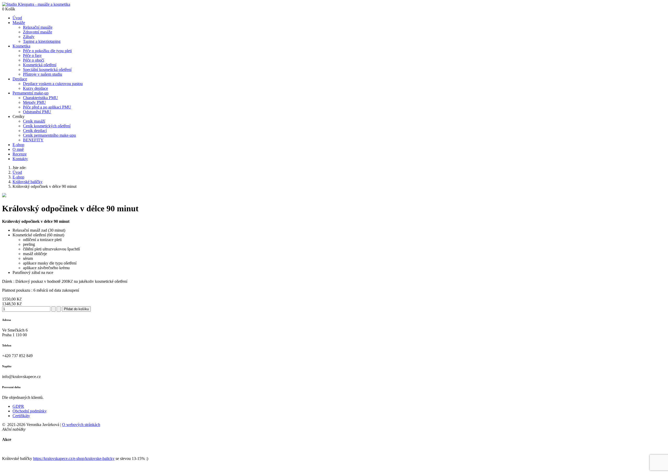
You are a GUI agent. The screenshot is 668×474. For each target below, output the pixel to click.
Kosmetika (21, 46)
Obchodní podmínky (30, 411)
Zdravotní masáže (37, 32)
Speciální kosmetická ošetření (47, 69)
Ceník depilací (35, 130)
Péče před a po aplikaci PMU (47, 107)
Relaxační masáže (37, 27)
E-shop (18, 144)
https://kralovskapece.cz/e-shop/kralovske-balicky (74, 458)
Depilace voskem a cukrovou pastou (53, 83)
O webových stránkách (81, 424)
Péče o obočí (33, 60)
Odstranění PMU (37, 112)
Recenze (20, 154)
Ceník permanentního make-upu (49, 135)
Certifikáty (21, 415)
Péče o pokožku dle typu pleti (47, 51)
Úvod (17, 18)
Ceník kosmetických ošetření (46, 126)
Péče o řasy (32, 55)
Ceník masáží (34, 121)
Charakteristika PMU (40, 97)
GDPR (18, 406)
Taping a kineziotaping (42, 41)
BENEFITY (33, 140)
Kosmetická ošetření (39, 65)
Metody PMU (34, 102)
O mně (18, 149)
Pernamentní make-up (31, 93)
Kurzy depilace (35, 88)
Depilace (20, 79)
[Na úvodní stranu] (36, 4)
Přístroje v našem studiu (42, 74)
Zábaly (28, 36)
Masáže (19, 22)
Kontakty (20, 159)
